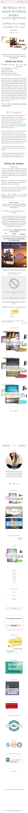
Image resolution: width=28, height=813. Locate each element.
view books (20, 764)
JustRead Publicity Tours (17, 56)
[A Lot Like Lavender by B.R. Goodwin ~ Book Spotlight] (14, 505)
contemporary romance (14, 320)
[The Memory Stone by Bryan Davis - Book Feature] (14, 528)
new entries (6, 445)
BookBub (8, 105)
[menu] (2, 2)
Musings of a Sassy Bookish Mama (14, 11)
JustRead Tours (14, 302)
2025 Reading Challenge (13, 756)
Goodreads (14, 104)
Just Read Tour (8, 322)
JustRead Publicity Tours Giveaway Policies (17, 230)
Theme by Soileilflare (14, 811)
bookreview (4, 320)
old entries (22, 445)
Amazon (20, 104)
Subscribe (14, 625)
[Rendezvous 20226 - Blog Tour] (14, 516)
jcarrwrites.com (5, 196)
